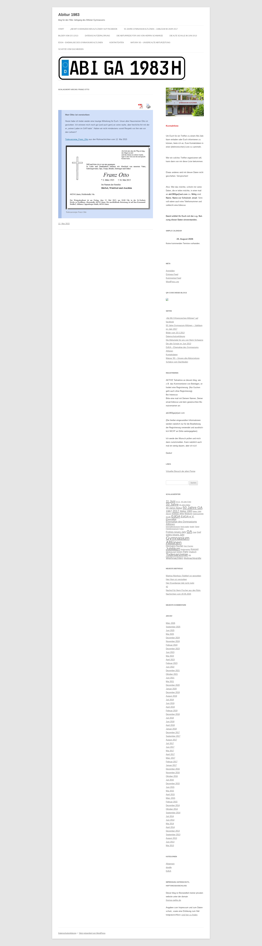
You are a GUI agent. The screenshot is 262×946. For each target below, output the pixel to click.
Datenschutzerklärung (97, 36)
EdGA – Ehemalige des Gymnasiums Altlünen (80, 42)
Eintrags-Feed (172, 274)
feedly (192, 527)
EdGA (175, 516)
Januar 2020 (171, 689)
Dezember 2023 (173, 649)
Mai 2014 (170, 824)
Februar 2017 (171, 762)
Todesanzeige (177, 555)
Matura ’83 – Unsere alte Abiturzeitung (150, 42)
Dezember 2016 (173, 769)
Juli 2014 (170, 816)
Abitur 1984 (197, 511)
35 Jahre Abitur (184, 505)
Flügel (197, 527)
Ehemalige (171, 519)
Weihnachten (174, 558)
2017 (176, 511)
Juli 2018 (170, 718)
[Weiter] (200, 239)
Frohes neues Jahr (176, 532)
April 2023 (170, 659)
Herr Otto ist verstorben (77, 114)
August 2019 (171, 696)
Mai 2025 (170, 634)
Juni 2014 (170, 820)
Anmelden (170, 271)
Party (185, 551)
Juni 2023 (170, 652)
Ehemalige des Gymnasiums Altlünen (181, 522)
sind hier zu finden (189, 915)
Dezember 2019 (173, 692)
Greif (199, 532)
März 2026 (170, 623)
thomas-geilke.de (173, 900)
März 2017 (170, 758)
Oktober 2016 (172, 776)
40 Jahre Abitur (174, 508)
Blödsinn (188, 513)
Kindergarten (185, 549)
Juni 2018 (170, 721)
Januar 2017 (171, 765)
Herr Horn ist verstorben (176, 579)
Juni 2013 (170, 842)
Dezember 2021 (173, 670)
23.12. (178, 502)
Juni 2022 (170, 667)
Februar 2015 (171, 802)
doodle (168, 517)
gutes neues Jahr (175, 534)
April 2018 (170, 725)
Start (61, 29)
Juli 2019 (170, 700)
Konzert (194, 549)
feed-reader (185, 527)
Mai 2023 (170, 656)
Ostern (179, 552)
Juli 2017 (170, 743)
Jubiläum (173, 549)
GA (189, 531)
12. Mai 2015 (64, 224)
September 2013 (173, 834)
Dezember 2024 (173, 638)
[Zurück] (169, 239)
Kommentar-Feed (173, 278)
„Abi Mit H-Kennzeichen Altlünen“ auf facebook (93, 29)
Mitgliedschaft (171, 552)
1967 (169, 511)
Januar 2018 (171, 729)
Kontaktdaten (116, 42)
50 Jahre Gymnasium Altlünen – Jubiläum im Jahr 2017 (151, 29)
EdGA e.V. (187, 516)
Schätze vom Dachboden (71, 49)
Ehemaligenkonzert (173, 527)
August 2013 (171, 838)
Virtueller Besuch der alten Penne (180, 471)
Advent (168, 514)
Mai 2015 (170, 791)
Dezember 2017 (173, 732)
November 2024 (173, 641)
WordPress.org (172, 282)
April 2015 (170, 794)
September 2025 (173, 627)
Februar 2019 (171, 711)
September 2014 (173, 813)
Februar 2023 (171, 663)
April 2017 (170, 754)
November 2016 (173, 772)
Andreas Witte (178, 513)
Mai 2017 (170, 751)
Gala (194, 532)
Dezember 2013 (173, 831)
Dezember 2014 (173, 805)
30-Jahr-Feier (186, 502)
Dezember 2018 (173, 714)
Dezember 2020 (173, 685)
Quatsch (192, 552)
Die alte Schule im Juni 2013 (183, 36)
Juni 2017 (170, 747)
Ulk (189, 555)
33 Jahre (172, 504)
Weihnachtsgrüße (192, 558)
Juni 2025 (170, 630)
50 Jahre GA (192, 508)
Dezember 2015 (173, 783)
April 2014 (170, 827)
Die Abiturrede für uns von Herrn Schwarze (140, 36)
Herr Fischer (188, 546)
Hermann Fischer (174, 546)
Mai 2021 (170, 681)
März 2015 (170, 798)
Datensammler (198, 514)
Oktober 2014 (172, 809)
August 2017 (171, 740)
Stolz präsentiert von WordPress (92, 933)
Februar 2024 (171, 645)
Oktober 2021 (172, 674)
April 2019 (170, 707)
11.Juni (170, 501)
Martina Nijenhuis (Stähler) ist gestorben (183, 576)
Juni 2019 (170, 703)
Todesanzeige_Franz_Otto (76, 139)
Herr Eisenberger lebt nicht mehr (180, 583)
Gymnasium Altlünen (177, 540)
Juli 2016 (170, 780)
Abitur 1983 (68, 14)
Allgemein (170, 864)
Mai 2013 (170, 845)
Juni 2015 (170, 787)
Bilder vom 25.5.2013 (68, 36)
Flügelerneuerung (172, 529)
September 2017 (173, 736)
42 (167, 587)
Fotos (181, 529)
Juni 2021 (170, 678)
